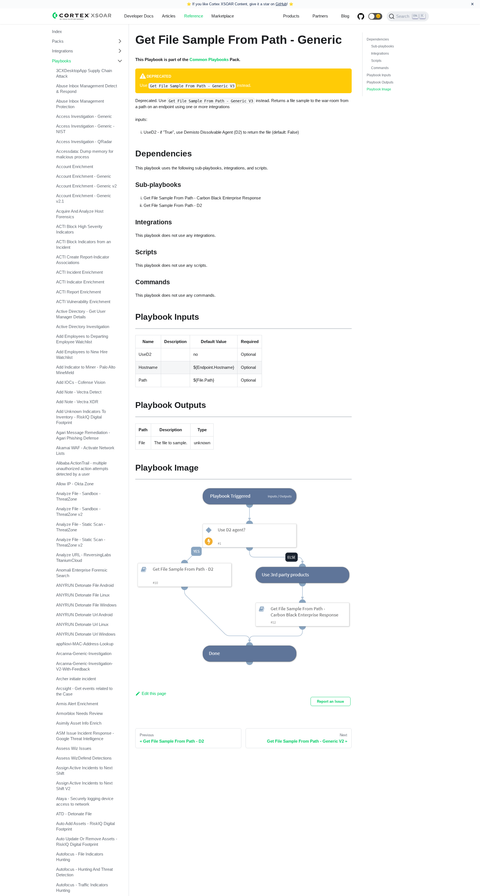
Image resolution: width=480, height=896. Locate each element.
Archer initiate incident (76, 678)
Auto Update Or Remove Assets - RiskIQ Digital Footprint (86, 841)
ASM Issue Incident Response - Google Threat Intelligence (85, 736)
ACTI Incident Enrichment (79, 272)
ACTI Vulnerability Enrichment (83, 301)
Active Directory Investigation (82, 326)
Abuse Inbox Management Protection (80, 104)
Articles (169, 16)
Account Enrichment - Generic (83, 176)
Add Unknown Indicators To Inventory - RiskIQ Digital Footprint (81, 417)
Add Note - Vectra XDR (77, 401)
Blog (345, 16)
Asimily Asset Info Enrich (78, 723)
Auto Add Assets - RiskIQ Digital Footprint (85, 826)
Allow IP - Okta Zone (75, 483)
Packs (58, 41)
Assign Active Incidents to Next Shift (84, 770)
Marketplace (222, 16)
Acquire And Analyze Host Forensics (79, 214)
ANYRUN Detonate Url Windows (86, 634)
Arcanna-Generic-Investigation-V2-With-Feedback (84, 666)
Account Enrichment (74, 166)
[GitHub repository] (360, 16)
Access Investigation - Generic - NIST (85, 129)
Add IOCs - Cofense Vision (80, 382)
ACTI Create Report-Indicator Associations (82, 260)
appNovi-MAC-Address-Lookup (84, 643)
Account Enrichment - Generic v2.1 (83, 198)
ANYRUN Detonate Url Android (84, 614)
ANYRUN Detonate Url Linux (82, 624)
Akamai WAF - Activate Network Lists (85, 450)
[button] (375, 16)
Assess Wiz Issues (73, 748)
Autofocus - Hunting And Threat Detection (84, 872)
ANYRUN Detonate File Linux (83, 595)
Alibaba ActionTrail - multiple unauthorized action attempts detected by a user (82, 468)
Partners (320, 16)
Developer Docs (139, 16)
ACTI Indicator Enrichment (80, 282)
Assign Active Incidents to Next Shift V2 (84, 786)
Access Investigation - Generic (84, 116)
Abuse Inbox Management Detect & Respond (86, 88)
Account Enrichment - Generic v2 (86, 186)
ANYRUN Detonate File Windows (86, 605)
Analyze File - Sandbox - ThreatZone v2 (78, 511)
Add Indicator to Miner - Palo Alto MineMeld (85, 370)
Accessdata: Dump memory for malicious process (84, 154)
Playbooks (61, 61)
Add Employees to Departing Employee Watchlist (82, 339)
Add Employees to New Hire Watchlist (82, 354)
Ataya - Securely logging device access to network (84, 801)
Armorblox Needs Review (79, 713)
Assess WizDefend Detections (84, 758)
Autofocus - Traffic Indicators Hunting (82, 887)
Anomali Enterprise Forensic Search (82, 573)
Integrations (62, 51)
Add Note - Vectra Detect (78, 392)
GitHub (281, 4)
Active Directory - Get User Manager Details (81, 314)
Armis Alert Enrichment (77, 703)
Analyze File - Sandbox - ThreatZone (78, 496)
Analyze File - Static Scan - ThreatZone (80, 527)
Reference (193, 16)
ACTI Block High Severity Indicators (79, 229)
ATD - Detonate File (74, 813)
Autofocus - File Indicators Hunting (79, 857)
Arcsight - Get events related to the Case (84, 691)
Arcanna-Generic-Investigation (83, 653)
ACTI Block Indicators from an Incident (83, 244)
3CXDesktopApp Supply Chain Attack (84, 73)
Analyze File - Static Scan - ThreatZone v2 (80, 542)
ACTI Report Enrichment (78, 292)
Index (57, 31)
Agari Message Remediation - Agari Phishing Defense (83, 435)
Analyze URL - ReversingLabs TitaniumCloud (83, 557)
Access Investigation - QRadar (84, 141)
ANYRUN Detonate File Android (85, 585)
